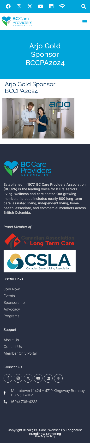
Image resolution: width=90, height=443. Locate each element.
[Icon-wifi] (58, 378)
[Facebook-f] (8, 378)
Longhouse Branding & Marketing (56, 432)
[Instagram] (19, 6)
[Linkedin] (51, 6)
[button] (84, 6)
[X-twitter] (30, 6)
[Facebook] (8, 6)
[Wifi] (62, 6)
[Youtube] (40, 6)
